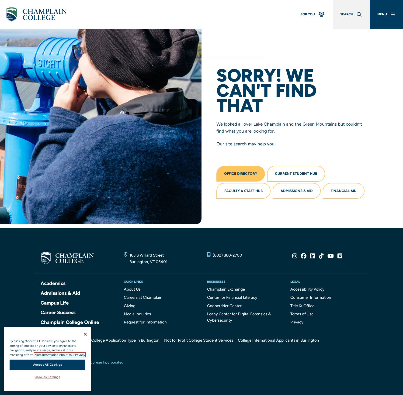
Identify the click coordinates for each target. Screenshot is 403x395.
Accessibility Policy (307, 289)
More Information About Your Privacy (60, 355)
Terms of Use (301, 314)
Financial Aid (344, 191)
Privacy (296, 322)
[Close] (85, 334)
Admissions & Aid (297, 191)
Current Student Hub (296, 174)
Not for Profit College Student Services (198, 340)
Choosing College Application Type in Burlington (116, 340)
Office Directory (240, 174)
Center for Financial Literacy (232, 297)
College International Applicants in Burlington (278, 340)
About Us (132, 289)
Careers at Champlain (143, 297)
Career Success (58, 312)
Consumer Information (310, 297)
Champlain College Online (70, 322)
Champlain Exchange (226, 289)
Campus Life (55, 303)
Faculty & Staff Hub (243, 191)
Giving (129, 305)
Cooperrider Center (224, 305)
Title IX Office (302, 305)
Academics (53, 283)
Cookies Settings (47, 377)
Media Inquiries (137, 314)
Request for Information (145, 322)
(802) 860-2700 (227, 255)
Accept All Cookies (47, 364)
